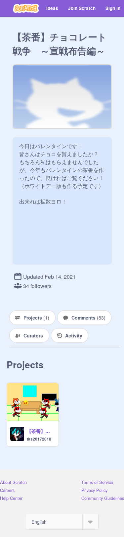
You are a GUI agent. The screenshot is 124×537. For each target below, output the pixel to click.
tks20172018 (39, 439)
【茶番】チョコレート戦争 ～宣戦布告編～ (41, 431)
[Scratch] (26, 8)
